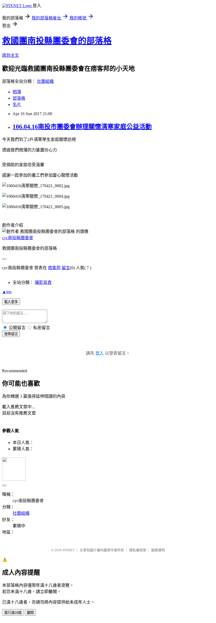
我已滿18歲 (13, 613)
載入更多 (11, 302)
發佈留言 (11, 334)
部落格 (19, 98)
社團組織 (45, 81)
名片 (17, 104)
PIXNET (69, 550)
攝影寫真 (43, 282)
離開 (30, 613)
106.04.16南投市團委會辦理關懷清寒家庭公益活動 (82, 126)
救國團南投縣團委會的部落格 (57, 40)
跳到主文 (10, 55)
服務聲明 (158, 550)
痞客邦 (54, 267)
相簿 (17, 92)
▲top (7, 291)
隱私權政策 (137, 550)
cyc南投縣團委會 (17, 238)
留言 (66, 267)
